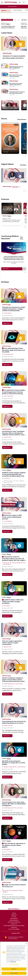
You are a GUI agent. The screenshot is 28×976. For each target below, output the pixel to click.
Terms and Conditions (14, 922)
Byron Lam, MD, (8, 562)
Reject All (14, 969)
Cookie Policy (13, 961)
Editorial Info (14, 918)
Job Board (14, 927)
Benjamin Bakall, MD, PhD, (18, 562)
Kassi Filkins (7, 478)
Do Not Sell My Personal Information (14, 925)
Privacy (14, 917)
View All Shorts (21, 119)
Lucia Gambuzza (8, 521)
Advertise (14, 915)
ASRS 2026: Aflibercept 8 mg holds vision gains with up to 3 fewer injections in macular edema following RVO (9, 27)
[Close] (26, 943)
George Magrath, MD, (9, 683)
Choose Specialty (12, 6)
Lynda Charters (7, 313)
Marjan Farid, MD (8, 725)
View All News (13, 909)
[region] (14, 959)
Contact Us (14, 924)
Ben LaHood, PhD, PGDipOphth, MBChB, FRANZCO (13, 891)
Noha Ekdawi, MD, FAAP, (10, 808)
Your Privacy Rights (14, 929)
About (14, 913)
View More (24, 20)
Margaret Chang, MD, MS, (10, 766)
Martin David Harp (8, 354)
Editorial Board (14, 920)
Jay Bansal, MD (7, 646)
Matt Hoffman (7, 849)
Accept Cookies (14, 973)
